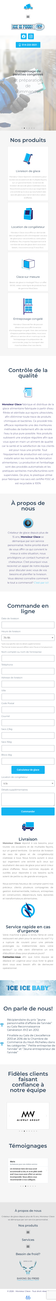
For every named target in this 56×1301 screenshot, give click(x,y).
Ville (3, 690)
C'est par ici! (41, 582)
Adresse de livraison (12, 677)
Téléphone (7, 664)
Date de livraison (10, 618)
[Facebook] (24, 36)
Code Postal (7, 703)
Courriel (5, 716)
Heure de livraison (11, 631)
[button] (28, 16)
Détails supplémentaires (14, 789)
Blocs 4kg (6, 755)
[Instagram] (31, 36)
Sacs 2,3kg (6, 729)
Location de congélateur (14, 777)
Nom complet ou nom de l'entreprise (21, 652)
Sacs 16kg (6, 742)
